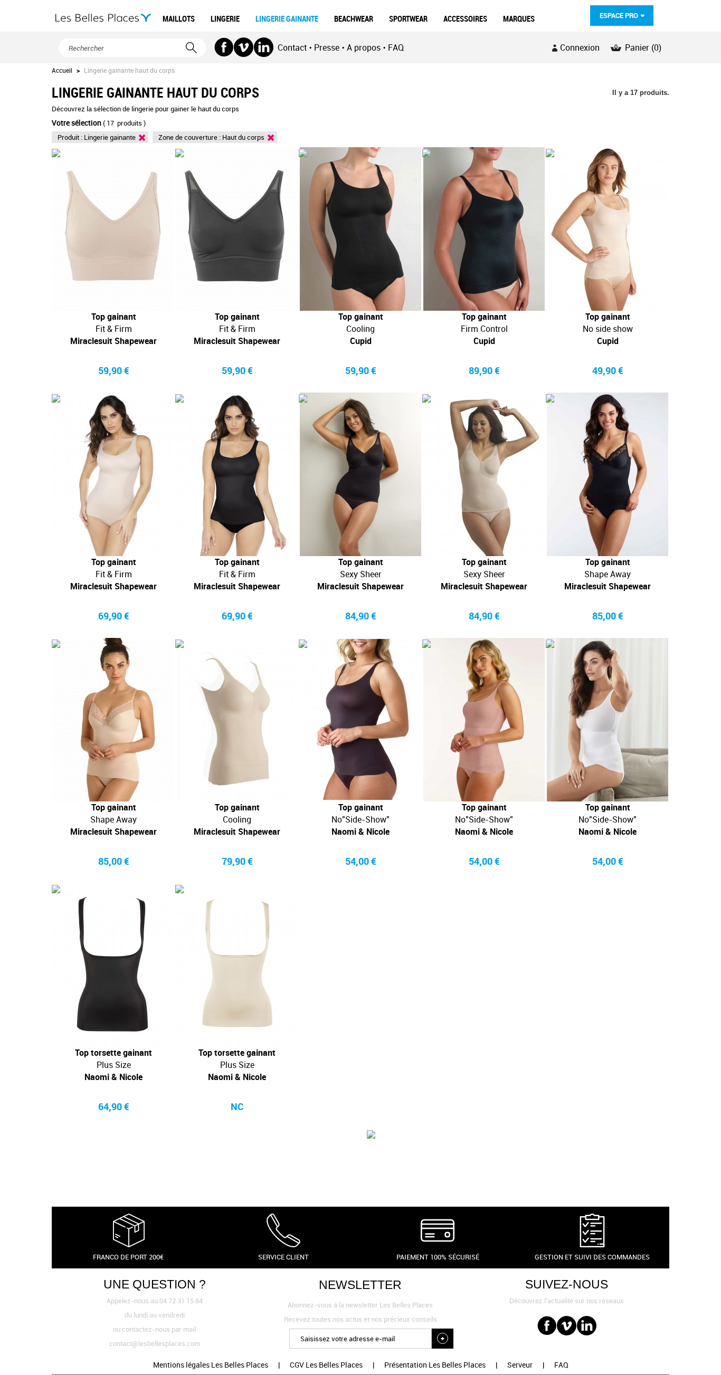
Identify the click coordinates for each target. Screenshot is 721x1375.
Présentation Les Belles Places (435, 1365)
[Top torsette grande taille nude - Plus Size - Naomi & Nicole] (237, 965)
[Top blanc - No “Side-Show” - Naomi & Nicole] (607, 719)
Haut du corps (243, 137)
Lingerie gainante (110, 137)
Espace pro (619, 15)
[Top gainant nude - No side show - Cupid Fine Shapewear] (607, 229)
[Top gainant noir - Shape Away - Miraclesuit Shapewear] (607, 474)
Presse (326, 47)
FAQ (396, 47)
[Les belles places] (103, 18)
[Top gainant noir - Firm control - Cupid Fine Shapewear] (484, 229)
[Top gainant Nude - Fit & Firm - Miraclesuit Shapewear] (113, 474)
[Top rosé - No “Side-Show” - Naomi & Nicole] (484, 719)
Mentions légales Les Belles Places (210, 1365)
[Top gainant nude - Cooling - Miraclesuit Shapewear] (237, 719)
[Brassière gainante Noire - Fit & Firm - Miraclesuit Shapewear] (237, 229)
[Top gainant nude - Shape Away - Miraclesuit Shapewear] (113, 719)
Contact (292, 47)
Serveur (520, 1365)
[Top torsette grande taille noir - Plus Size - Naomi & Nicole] (113, 965)
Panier (643, 47)
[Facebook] (224, 47)
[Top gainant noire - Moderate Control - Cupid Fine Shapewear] (360, 229)
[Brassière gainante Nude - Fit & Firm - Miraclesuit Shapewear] (113, 229)
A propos (364, 47)
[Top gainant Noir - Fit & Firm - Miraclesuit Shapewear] (237, 474)
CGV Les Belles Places (326, 1365)
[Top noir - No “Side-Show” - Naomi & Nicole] (360, 719)
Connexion (580, 47)
